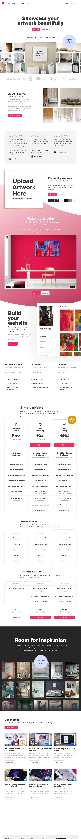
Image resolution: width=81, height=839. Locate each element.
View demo (45, 29)
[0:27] (16, 781)
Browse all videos (11, 727)
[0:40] (65, 745)
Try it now (36, 29)
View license (16, 500)
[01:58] (65, 781)
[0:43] (16, 745)
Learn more (12, 344)
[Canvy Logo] (2, 3)
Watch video (9, 762)
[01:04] (40, 745)
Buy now (40, 445)
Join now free (16, 445)
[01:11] (40, 781)
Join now (72, 3)
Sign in (66, 3)
